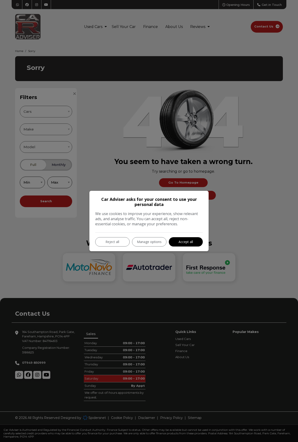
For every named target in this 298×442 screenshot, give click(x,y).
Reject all (112, 242)
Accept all (186, 242)
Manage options (149, 242)
